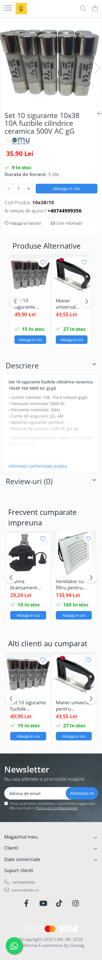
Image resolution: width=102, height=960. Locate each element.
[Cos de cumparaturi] (95, 8)
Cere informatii (68, 223)
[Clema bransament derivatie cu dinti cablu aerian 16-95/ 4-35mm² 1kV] (28, 553)
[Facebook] (26, 903)
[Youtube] (43, 903)
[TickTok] (59, 903)
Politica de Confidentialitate (57, 808)
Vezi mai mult (21, 456)
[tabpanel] (51, 62)
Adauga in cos (66, 188)
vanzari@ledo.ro (24, 890)
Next (97, 68)
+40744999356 (22, 882)
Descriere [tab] (22, 365)
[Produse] (7, 8)
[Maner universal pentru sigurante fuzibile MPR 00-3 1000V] (72, 275)
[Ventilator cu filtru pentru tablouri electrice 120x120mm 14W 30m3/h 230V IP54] (74, 553)
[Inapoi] (97, 113)
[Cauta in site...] (83, 8)
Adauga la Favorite (24, 223)
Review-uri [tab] (29, 481)
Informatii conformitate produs (37, 466)
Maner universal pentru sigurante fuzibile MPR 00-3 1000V (69, 304)
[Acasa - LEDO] (21, 8)
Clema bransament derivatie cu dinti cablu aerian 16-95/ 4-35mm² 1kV (27, 584)
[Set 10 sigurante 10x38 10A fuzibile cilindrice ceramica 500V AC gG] (51, 62)
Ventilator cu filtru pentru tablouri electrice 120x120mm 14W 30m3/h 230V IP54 (70, 584)
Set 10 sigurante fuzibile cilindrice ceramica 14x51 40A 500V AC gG (27, 304)
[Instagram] (76, 903)
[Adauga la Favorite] (43, 262)
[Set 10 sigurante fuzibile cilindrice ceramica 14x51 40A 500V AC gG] (30, 275)
